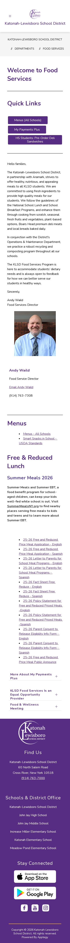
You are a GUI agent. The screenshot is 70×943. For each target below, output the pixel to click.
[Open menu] (10, 16)
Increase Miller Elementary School (33, 831)
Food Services (53, 49)
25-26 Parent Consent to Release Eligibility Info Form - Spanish (39, 648)
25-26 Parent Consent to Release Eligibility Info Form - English (39, 634)
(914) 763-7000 (33, 778)
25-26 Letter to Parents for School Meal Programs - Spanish (40, 573)
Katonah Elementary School (33, 840)
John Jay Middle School (33, 823)
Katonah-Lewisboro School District (35, 39)
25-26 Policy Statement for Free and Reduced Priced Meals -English (41, 605)
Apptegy (43, 937)
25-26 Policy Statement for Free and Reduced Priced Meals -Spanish (41, 620)
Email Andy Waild (21, 387)
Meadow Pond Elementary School (33, 848)
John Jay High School (33, 815)
